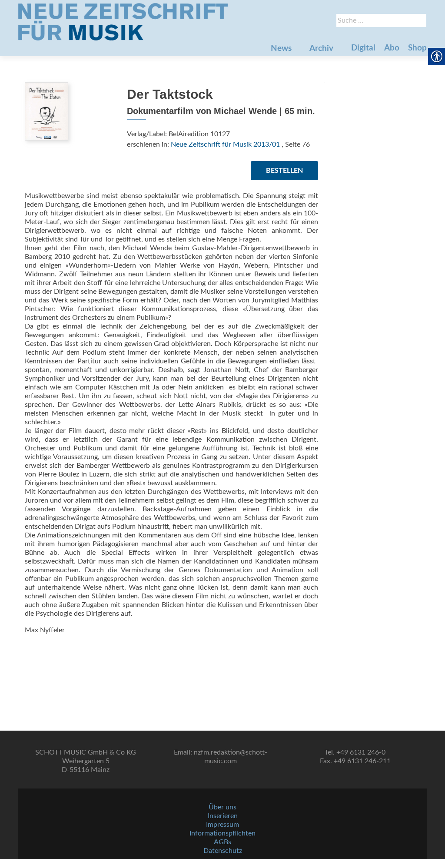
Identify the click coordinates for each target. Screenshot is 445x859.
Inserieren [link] (223, 815)
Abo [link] (391, 48)
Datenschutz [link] (222, 850)
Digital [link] (363, 48)
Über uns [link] (222, 807)
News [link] (281, 48)
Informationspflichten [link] (222, 833)
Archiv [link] (321, 48)
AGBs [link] (222, 842)
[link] (123, 22)
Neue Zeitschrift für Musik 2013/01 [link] (225, 144)
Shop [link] (417, 48)
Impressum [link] (222, 824)
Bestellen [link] (284, 170)
